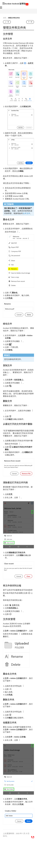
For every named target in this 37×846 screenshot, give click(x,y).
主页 (4, 18)
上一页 (7, 22)
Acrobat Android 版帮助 (15, 3)
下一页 (30, 22)
